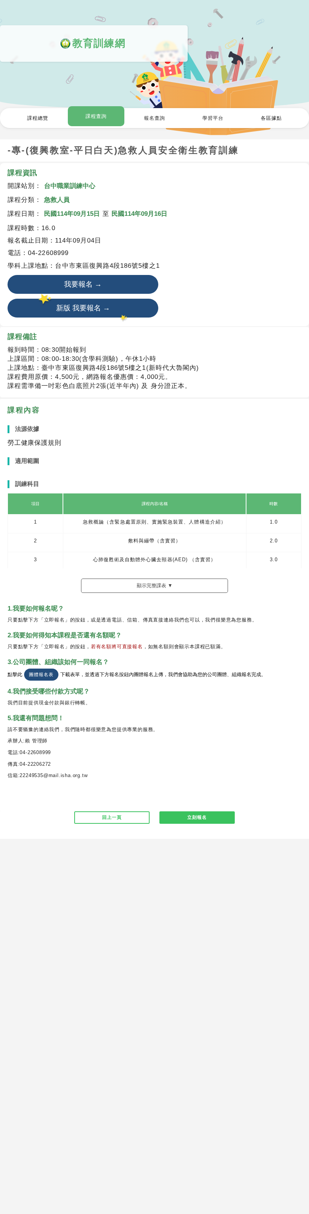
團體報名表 (41, 674)
